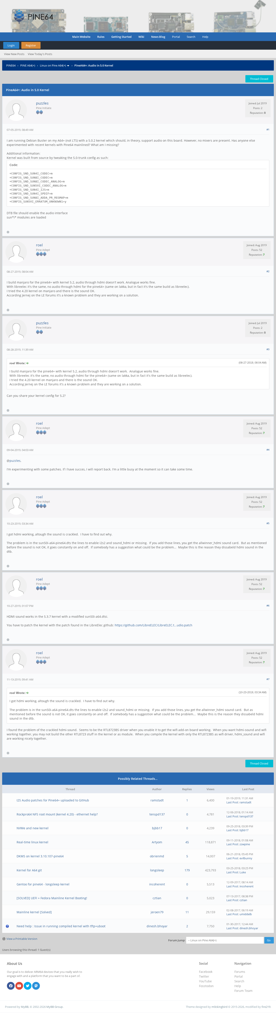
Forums (239, 972)
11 (187, 912)
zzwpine (245, 844)
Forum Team (243, 991)
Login (11, 45)
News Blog (158, 37)
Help (205, 37)
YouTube (205, 981)
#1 (268, 129)
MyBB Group (54, 1007)
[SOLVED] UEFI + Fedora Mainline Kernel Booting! (52, 898)
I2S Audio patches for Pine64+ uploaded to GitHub (53, 800)
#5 (268, 523)
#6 (268, 605)
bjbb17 (157, 828)
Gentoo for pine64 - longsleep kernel (43, 884)
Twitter (204, 976)
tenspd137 (157, 814)
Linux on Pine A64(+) (53, 65)
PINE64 (11, 65)
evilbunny (246, 858)
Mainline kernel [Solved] (34, 912)
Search (191, 37)
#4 (268, 449)
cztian (157, 898)
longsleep (157, 870)
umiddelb (246, 914)
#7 (268, 679)
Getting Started (121, 37)
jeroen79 (157, 912)
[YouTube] (19, 986)
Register (31, 45)
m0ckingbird (219, 1007)
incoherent (157, 884)
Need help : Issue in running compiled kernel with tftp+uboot (61, 926)
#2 (268, 271)
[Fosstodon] (36, 986)
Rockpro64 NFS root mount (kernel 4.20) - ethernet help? (57, 814)
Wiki (141, 37)
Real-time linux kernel (32, 842)
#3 (268, 349)
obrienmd (157, 856)
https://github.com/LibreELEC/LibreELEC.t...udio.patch (153, 625)
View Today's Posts (40, 54)
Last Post (232, 802)
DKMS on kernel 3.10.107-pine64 (40, 856)
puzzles (42, 103)
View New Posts (14, 54)
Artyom (157, 842)
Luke (243, 872)
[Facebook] (11, 986)
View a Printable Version (21, 939)
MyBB (24, 1007)
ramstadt (157, 800)
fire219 (266, 1007)
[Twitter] (27, 986)
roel (39, 244)
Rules (100, 37)
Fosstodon (206, 986)
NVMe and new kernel (33, 828)
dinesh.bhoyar (157, 926)
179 (187, 870)
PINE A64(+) (27, 65)
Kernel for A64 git (29, 870)
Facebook (205, 972)
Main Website (81, 37)
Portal (176, 37)
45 (187, 842)
